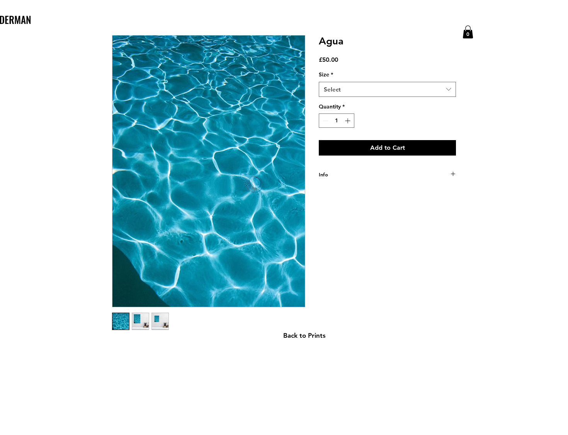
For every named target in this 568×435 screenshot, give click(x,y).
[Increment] (348, 120)
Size (326, 74)
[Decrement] (325, 120)
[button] (468, 31)
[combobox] (387, 89)
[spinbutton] (337, 120)
